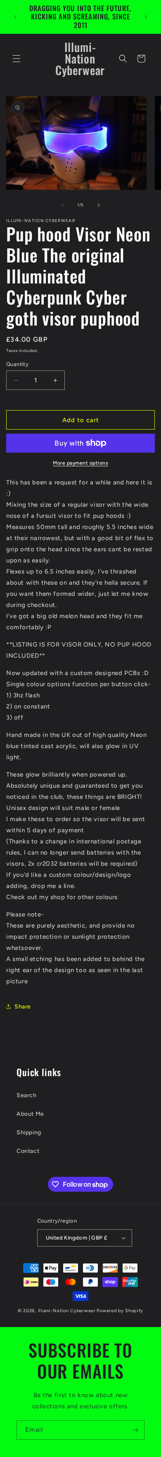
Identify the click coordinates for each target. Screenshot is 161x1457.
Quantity (17, 364)
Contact (28, 1151)
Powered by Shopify (120, 1310)
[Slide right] (99, 205)
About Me (30, 1113)
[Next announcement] (146, 17)
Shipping (29, 1132)
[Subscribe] (135, 1430)
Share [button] (22, 1006)
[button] (16, 59)
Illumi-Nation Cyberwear (67, 1310)
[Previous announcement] (15, 17)
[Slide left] (62, 205)
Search (27, 1095)
